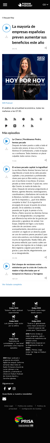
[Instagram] (14, 389)
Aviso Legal (8, 406)
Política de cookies (25, 406)
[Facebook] (4, 389)
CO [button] (45, 4)
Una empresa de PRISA (25, 419)
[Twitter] (9, 389)
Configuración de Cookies (31, 409)
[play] (6, 28)
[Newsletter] (25, 399)
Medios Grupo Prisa (25, 425)
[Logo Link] (25, 4)
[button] (5, 4)
